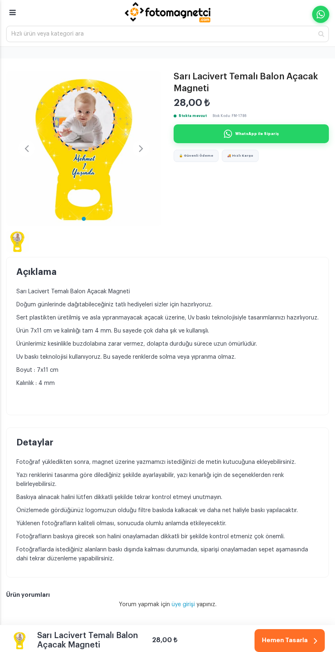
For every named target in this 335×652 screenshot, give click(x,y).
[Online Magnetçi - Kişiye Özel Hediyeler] (167, 12)
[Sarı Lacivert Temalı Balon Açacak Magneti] (83, 148)
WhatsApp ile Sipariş (257, 134)
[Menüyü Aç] (12, 9)
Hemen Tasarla (285, 640)
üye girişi (184, 604)
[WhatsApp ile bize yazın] (320, 14)
